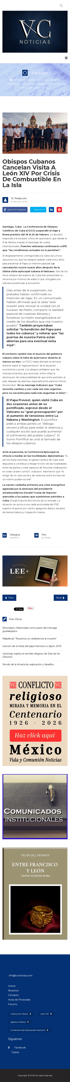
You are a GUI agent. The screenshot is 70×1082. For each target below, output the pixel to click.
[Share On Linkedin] (51, 209)
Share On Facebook (16, 209)
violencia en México (20, 1014)
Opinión (30, 79)
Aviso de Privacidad (19, 999)
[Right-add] (35, 721)
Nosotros (13, 990)
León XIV (46, 1014)
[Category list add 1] (35, 571)
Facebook (20, 1047)
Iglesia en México (19, 1022)
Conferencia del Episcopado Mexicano (29, 1030)
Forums (12, 1004)
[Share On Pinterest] (59, 209)
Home (19, 79)
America (55, 79)
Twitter (15, 1052)
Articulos (43, 79)
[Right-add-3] (35, 893)
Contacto (13, 995)
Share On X (39, 209)
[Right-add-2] (35, 806)
